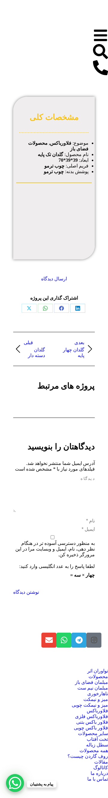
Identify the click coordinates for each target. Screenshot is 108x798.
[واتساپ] (45, 308)
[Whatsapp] (63, 640)
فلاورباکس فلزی (91, 716)
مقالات (101, 761)
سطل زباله (97, 744)
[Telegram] (78, 640)
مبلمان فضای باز (91, 682)
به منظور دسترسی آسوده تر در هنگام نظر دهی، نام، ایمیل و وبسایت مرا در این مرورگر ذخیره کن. (55, 549)
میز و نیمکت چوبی (90, 705)
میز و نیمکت (95, 699)
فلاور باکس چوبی (91, 727)
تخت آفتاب (97, 739)
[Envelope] (48, 640)
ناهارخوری (97, 693)
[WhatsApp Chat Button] (15, 783)
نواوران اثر (97, 670)
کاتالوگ (100, 767)
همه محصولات (94, 750)
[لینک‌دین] (77, 308)
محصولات (98, 676)
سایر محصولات (93, 733)
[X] (29, 308)
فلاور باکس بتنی (92, 722)
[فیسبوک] (61, 308)
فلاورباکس (97, 710)
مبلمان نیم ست (92, 687)
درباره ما (99, 773)
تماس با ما (97, 779)
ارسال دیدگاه (54, 278)
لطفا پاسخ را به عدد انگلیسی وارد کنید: (57, 566)
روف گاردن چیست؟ (88, 756)
